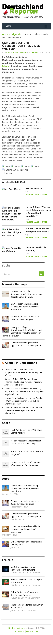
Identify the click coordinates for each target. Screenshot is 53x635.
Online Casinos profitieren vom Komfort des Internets (25, 593)
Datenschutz (32, 631)
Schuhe (5, 66)
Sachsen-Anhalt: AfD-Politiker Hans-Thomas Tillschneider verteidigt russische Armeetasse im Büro (23, 382)
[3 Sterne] (26, 166)
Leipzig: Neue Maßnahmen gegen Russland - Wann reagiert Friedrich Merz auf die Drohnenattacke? (24, 401)
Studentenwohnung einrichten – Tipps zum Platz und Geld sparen (26, 344)
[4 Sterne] (36, 166)
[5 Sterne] (7, 169)
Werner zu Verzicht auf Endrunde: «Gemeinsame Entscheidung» (26, 463)
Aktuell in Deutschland (21, 363)
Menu (9, 26)
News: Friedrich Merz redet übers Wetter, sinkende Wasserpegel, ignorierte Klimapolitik (23, 410)
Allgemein (16, 34)
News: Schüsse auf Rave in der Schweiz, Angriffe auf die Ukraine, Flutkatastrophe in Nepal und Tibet (24, 391)
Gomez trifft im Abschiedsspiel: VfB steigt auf (27, 453)
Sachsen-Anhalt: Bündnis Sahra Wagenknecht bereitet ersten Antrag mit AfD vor (23, 372)
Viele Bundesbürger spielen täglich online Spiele (26, 581)
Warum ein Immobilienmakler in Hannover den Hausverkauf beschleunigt (25, 529)
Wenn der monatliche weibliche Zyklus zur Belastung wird (25, 318)
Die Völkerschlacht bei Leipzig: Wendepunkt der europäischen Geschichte (25, 306)
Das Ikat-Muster (34, 188)
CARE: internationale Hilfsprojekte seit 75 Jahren (26, 543)
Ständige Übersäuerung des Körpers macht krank (27, 606)
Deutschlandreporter (16, 52)
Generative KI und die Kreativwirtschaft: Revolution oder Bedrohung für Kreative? (26, 294)
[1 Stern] (6, 166)
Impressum (20, 631)
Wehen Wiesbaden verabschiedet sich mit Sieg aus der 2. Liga (26, 442)
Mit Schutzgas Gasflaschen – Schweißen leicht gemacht (24, 568)
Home (7, 34)
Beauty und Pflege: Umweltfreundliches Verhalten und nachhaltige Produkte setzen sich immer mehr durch (22, 331)
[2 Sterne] (16, 166)
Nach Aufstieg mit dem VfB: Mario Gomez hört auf (26, 431)
